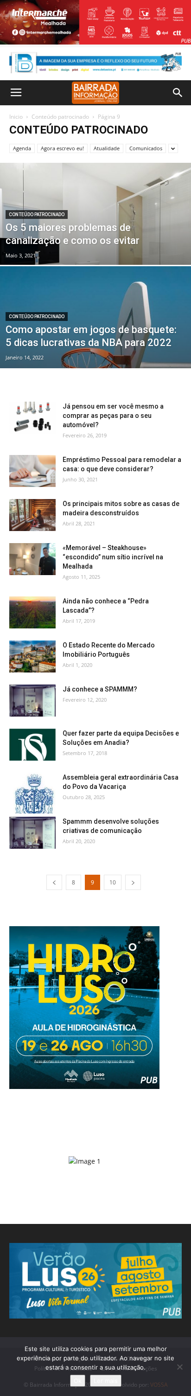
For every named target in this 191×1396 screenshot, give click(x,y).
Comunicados (145, 148)
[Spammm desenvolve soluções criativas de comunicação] (32, 833)
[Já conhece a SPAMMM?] (32, 701)
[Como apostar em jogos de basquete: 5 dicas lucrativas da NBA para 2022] (95, 342)
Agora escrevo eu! (62, 148)
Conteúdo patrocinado (60, 117)
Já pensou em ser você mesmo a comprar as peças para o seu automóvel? (113, 416)
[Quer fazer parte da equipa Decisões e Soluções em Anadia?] (32, 745)
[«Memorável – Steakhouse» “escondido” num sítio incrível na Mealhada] (32, 559)
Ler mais (106, 1380)
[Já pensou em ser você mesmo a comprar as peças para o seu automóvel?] (32, 418)
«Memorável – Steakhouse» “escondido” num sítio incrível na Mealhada (113, 557)
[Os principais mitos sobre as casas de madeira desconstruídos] (32, 515)
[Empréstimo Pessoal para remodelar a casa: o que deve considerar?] (32, 471)
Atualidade (107, 148)
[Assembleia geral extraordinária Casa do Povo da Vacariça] (32, 793)
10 (112, 882)
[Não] (179, 1366)
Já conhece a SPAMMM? (100, 689)
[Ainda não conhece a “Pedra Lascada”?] (32, 612)
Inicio (16, 117)
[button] (178, 92)
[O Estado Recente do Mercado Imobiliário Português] (32, 656)
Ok (78, 1380)
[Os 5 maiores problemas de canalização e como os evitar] (95, 245)
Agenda (22, 148)
